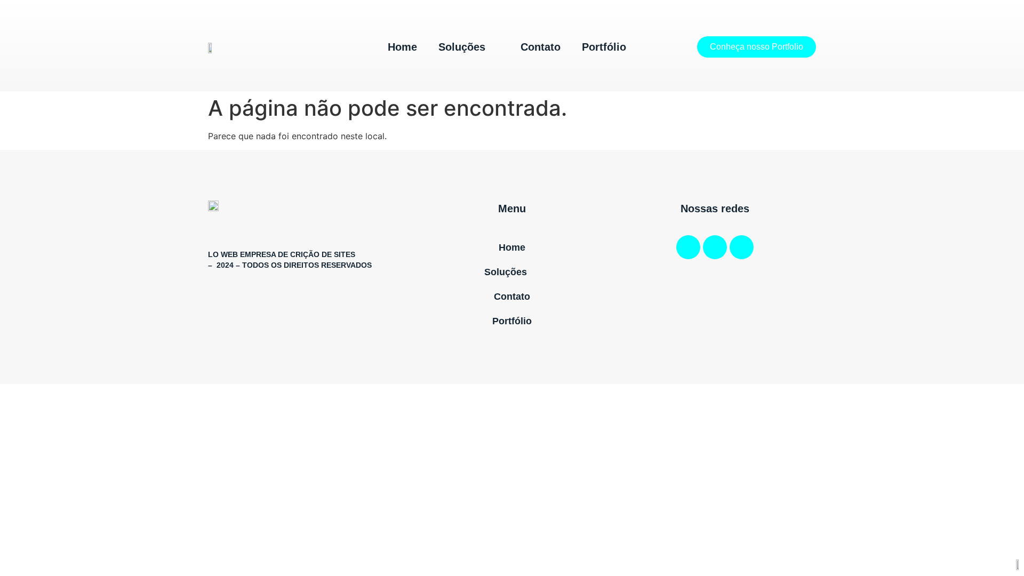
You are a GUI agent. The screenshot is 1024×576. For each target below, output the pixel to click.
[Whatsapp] (742, 247)
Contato (541, 47)
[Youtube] (715, 247)
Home (402, 47)
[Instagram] (688, 247)
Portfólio (604, 47)
